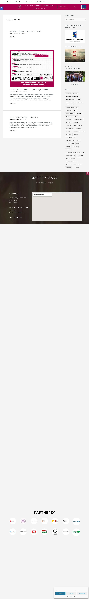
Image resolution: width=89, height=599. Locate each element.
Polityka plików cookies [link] (71, 596)
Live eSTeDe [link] (36, 8)
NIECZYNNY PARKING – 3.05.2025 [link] (24, 117)
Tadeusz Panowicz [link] (70, 140)
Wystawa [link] (80, 155)
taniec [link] (78, 140)
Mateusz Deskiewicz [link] (78, 119)
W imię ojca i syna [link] (70, 155)
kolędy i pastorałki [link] (70, 113)
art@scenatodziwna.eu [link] (16, 212)
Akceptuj (60, 593)
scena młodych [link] (75, 131)
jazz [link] (73, 105)
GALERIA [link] (51, 5)
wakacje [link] (68, 146)
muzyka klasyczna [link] (78, 125)
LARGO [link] (31, 5)
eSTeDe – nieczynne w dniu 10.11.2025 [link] (25, 31)
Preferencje (82, 593)
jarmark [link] (68, 105)
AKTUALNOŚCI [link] (38, 5)
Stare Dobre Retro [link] (70, 137)
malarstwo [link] (68, 119)
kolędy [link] (75, 110)
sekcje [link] (83, 131)
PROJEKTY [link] (45, 5)
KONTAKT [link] (43, 8)
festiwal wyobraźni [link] (70, 99)
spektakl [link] (68, 134)
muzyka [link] (68, 125)
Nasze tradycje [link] (69, 128)
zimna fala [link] (68, 167)
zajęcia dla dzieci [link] (71, 162)
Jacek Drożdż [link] (80, 102)
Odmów (71, 593)
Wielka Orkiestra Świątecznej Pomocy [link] (75, 152)
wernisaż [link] (68, 149)
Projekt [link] (68, 131)
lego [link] (76, 116)
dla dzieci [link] (75, 93)
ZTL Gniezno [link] (76, 167)
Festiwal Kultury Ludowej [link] (72, 96)
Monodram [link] (76, 122)
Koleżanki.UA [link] (69, 110)
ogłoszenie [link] (12, 33)
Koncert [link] (78, 113)
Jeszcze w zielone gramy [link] (72, 107)
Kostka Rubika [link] (69, 116)
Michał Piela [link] (68, 122)
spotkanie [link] (76, 134)
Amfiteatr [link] (68, 93)
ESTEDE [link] (26, 5)
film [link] (79, 99)
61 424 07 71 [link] (13, 210)
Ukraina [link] (78, 143)
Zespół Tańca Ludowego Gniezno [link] (74, 164)
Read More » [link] (13, 37)
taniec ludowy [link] (70, 143)
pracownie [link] (78, 128)
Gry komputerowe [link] (70, 102)
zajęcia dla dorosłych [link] (71, 158)
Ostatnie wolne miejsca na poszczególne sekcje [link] (30, 90)
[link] (1, 8)
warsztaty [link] (76, 146)
